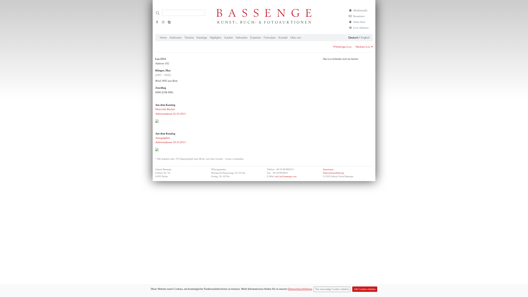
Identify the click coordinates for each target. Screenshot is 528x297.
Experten (255, 37)
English (365, 37)
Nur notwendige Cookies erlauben (332, 289)
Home (163, 37)
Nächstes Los (363, 46)
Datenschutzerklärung (333, 173)
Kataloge (202, 37)
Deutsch (353, 37)
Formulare (270, 37)
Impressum (328, 169)
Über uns (295, 37)
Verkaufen (242, 37)
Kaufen (228, 37)
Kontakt (283, 37)
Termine (189, 37)
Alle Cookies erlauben (365, 289)
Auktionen (176, 37)
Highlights (216, 37)
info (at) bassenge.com (285, 176)
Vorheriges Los (343, 46)
